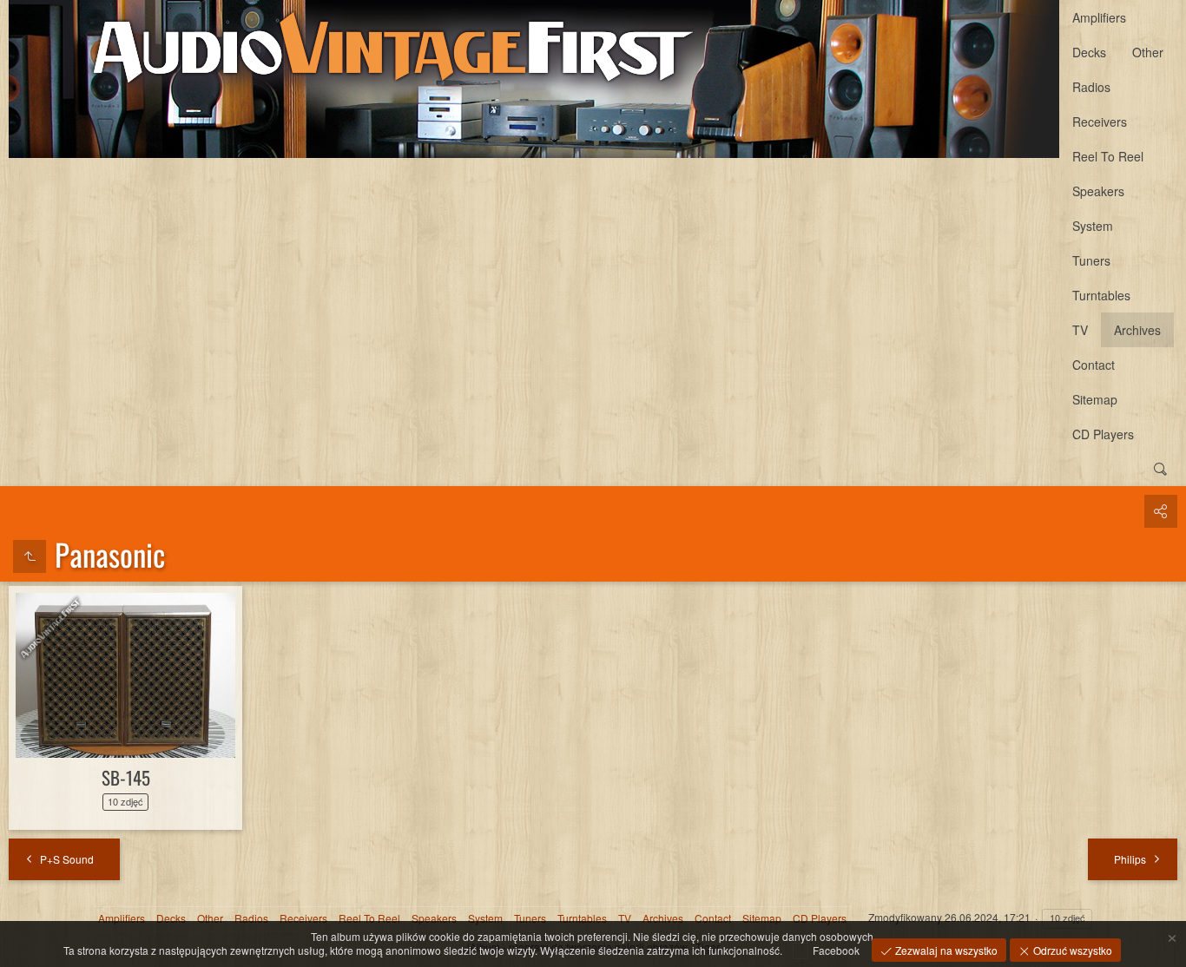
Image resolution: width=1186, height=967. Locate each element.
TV (1080, 330)
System (1092, 225)
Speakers (1098, 191)
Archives (1137, 330)
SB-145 (126, 777)
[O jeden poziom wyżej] (29, 556)
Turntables (1101, 295)
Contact (1093, 364)
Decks (1089, 52)
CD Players (1103, 434)
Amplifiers (1099, 17)
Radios (1091, 86)
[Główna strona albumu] (534, 79)
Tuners (1091, 260)
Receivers (1099, 121)
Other (1147, 52)
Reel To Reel (1107, 156)
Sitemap (1094, 399)
